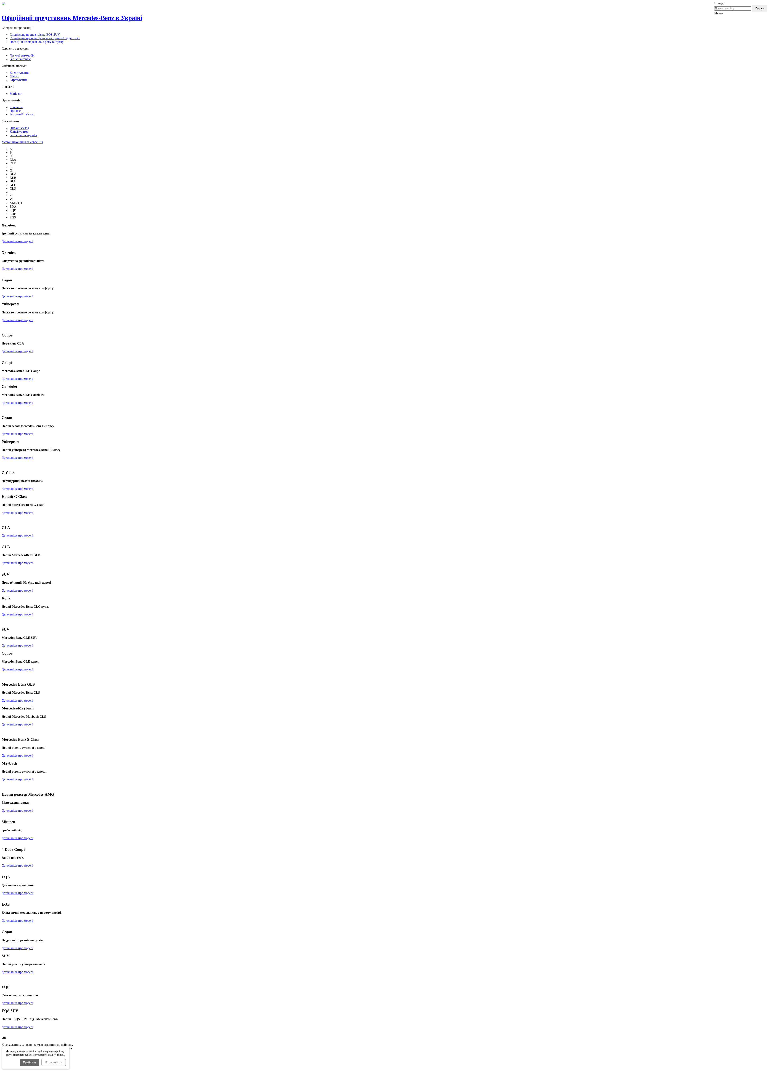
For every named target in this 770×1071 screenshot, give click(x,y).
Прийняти (29, 1062)
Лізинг (14, 76)
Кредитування (19, 72)
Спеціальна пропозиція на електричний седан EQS (45, 38)
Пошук (759, 8)
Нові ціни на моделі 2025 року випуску (37, 41)
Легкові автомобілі (22, 55)
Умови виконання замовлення (22, 142)
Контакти (16, 107)
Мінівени (16, 93)
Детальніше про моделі (17, 241)
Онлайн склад (19, 128)
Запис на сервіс (20, 59)
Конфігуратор (19, 131)
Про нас (15, 110)
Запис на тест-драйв (23, 135)
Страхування (18, 80)
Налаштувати (53, 1062)
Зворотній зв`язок (22, 114)
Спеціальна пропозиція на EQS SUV (35, 34)
